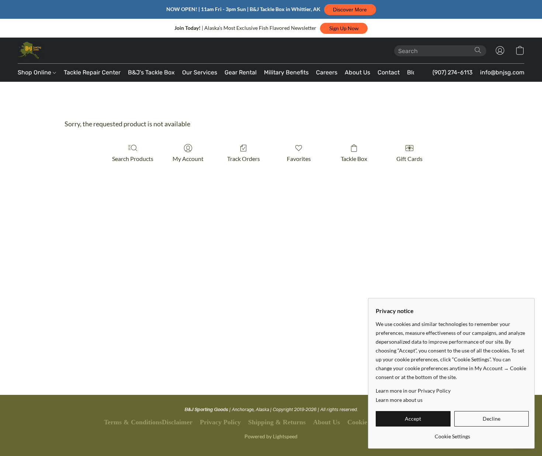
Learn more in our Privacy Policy (413, 390)
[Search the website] (477, 50)
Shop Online (35, 72)
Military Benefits (286, 72)
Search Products (132, 158)
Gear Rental (241, 72)
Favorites (299, 158)
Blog (413, 72)
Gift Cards (409, 158)
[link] (452, 434)
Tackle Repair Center (92, 72)
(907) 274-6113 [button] (452, 72)
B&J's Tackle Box (151, 72)
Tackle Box (354, 158)
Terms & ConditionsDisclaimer (148, 422)
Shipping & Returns (277, 422)
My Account (188, 158)
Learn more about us (399, 400)
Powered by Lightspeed (271, 436)
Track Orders (243, 158)
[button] (350, 9)
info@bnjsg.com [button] (502, 72)
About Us (357, 72)
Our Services (199, 72)
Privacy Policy (220, 422)
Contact (389, 72)
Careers (326, 72)
